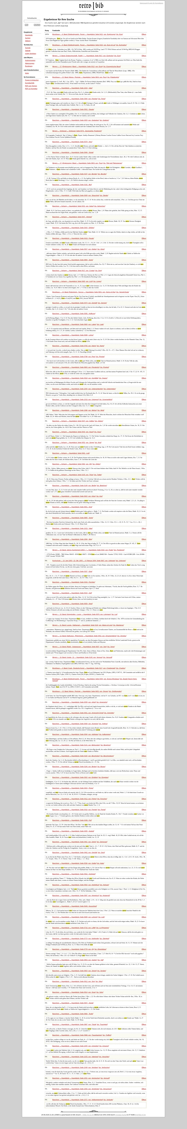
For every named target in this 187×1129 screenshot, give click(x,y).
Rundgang (28, 66)
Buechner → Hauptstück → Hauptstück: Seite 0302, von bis (80, 777)
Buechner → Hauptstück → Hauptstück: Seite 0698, (72, 335)
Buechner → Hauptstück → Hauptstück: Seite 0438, (71, 820)
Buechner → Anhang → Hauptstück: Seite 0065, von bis (76, 281)
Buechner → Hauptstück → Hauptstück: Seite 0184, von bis (78, 767)
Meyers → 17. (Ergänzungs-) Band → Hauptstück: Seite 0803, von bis (87, 163)
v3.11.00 (91, 1115)
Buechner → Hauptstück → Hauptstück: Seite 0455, (73, 831)
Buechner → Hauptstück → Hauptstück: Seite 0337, (72, 571)
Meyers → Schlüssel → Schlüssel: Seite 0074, (77, 131)
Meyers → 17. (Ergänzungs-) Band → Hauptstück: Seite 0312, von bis (86, 66)
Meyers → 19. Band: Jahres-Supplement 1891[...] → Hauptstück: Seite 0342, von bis (88, 550)
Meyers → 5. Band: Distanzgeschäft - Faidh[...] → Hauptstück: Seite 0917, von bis (86, 56)
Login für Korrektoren (156, 3)
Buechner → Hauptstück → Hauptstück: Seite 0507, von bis (78, 249)
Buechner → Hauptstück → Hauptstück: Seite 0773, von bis (80, 938)
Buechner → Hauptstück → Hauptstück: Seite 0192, (71, 185)
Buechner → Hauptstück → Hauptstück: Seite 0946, (72, 152)
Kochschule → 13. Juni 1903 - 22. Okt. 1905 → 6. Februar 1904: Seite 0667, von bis (89, 561)
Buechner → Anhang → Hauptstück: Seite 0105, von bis (77, 475)
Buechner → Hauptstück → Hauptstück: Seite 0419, (73, 238)
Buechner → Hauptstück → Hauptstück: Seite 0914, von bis (77, 992)
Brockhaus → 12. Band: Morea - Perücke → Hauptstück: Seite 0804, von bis (85, 77)
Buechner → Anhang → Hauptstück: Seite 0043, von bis (76, 432)
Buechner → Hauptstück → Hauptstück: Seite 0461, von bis (79, 842)
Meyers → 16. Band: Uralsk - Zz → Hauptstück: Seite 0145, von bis (82, 657)
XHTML (138, 1115)
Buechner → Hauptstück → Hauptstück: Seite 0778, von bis (79, 949)
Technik (27, 48)
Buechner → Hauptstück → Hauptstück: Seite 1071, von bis (82, 1100)
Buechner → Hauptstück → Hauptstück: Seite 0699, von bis (78, 917)
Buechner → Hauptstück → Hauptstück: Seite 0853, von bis (77, 960)
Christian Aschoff (121, 1115)
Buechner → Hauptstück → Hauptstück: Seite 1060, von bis (81, 1089)
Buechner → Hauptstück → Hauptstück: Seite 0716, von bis (80, 928)
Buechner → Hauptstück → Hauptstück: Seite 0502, (73, 109)
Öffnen (144, 34)
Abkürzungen (29, 63)
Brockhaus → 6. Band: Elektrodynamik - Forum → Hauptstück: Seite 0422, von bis (89, 45)
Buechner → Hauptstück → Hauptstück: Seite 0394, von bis (78, 99)
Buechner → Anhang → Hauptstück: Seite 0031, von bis (78, 206)
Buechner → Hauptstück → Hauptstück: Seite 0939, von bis (80, 195)
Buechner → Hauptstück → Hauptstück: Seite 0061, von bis (83, 713)
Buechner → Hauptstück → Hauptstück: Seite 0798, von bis (78, 357)
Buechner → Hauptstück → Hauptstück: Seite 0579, (72, 142)
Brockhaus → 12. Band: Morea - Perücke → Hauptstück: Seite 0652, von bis (86, 691)
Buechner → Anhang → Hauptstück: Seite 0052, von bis (76, 442)
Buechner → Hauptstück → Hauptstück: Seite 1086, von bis (78, 410)
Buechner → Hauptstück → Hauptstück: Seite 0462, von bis (78, 852)
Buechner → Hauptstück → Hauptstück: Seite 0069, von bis (79, 724)
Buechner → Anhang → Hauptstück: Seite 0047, (72, 217)
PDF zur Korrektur (31, 89)
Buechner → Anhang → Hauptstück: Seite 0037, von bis (77, 421)
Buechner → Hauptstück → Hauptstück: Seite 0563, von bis (80, 885)
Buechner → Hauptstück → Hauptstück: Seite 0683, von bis (78, 324)
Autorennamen (30, 60)
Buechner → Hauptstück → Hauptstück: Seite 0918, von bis (79, 378)
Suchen (27, 38)
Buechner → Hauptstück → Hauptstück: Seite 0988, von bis (81, 1035)
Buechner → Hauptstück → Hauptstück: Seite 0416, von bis (78, 810)
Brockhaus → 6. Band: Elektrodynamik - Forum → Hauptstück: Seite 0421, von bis (87, 34)
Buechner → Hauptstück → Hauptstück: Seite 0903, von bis (79, 971)
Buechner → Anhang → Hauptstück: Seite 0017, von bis (77, 270)
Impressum (143, 3)
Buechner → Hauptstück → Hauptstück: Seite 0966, (72, 1014)
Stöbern (28, 41)
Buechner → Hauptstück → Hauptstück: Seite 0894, (72, 260)
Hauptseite (29, 35)
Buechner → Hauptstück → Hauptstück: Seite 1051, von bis (80, 1078)
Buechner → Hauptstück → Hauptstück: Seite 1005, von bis (80, 1046)
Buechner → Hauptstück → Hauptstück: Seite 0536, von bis (78, 863)
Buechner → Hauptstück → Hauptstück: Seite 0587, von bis (81, 895)
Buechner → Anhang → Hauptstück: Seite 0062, (70, 453)
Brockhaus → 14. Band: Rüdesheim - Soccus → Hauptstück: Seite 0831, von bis (90, 292)
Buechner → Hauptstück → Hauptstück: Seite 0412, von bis (79, 799)
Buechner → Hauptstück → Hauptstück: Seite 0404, (72, 788)
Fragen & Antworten (32, 80)
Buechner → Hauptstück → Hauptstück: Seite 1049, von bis (81, 1067)
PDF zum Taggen (31, 86)
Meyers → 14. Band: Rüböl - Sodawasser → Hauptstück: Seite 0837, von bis (83, 647)
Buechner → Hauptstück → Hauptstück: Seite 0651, (72, 507)
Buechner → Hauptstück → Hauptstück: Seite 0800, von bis (80, 367)
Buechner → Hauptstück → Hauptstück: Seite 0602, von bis (77, 496)
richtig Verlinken (30, 53)
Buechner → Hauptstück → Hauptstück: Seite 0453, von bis (80, 120)
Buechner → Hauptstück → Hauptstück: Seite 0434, (73, 582)
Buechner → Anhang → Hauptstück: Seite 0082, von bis (76, 464)
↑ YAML (84, 1115)
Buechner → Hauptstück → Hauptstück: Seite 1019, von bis (82, 399)
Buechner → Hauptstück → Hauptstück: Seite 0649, (74, 906)
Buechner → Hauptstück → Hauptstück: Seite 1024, (72, 88)
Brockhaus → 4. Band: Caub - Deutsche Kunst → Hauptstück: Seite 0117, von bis (88, 668)
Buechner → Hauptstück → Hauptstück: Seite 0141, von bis (81, 745)
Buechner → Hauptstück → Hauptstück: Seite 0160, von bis (83, 756)
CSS (144, 1115)
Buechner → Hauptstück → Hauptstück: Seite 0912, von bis (77, 981)
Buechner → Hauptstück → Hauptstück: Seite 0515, (72, 593)
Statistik (27, 51)
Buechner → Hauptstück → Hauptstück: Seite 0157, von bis (79, 174)
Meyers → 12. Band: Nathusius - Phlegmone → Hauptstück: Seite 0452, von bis (89, 636)
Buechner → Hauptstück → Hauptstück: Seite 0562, (73, 874)
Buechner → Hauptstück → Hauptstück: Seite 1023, (72, 528)
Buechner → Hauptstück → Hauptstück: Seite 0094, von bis (81, 734)
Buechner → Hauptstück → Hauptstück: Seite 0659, (72, 604)
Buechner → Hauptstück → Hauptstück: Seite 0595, (73, 314)
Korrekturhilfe (29, 83)
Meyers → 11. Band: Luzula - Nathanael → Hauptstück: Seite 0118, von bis (88, 625)
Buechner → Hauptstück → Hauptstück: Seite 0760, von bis (78, 346)
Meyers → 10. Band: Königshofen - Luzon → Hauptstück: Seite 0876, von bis (84, 614)
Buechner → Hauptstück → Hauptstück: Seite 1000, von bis (84, 389)
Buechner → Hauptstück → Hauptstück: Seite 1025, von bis (80, 1057)
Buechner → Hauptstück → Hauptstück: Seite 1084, (72, 539)
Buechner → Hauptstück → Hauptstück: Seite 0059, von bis (79, 702)
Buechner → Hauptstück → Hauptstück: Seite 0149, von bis (79, 485)
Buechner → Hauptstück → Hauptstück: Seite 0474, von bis (79, 303)
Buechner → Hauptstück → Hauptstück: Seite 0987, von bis (79, 1024)
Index (27, 73)
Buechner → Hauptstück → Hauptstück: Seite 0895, (72, 518)
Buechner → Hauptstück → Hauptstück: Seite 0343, (73, 228)
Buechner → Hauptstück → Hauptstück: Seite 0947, (72, 1003)
